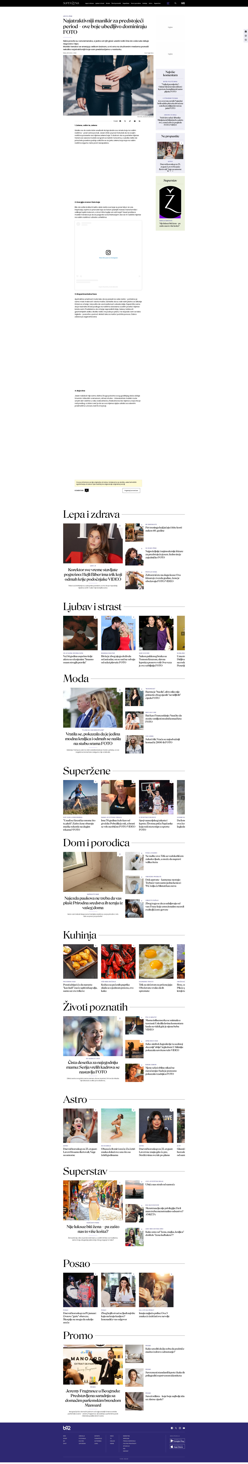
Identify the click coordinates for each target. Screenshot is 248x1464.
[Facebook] (172, 1428)
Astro (150, 3)
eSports (97, 1436)
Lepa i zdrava (89, 3)
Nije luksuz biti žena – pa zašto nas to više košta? (169, 224)
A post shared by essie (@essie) (108, 287)
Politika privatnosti (129, 1443)
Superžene (126, 3)
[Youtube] (184, 1428)
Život (65, 1443)
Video (112, 1436)
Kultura (81, 1441)
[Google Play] (177, 1441)
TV (111, 1438)
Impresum (126, 1438)
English (112, 1441)
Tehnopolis (98, 1438)
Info (64, 1436)
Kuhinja (145, 3)
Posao (65, 1310)
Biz (64, 1441)
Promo (93, 1387)
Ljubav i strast (99, 3)
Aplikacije (126, 1446)
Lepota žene (67, 16)
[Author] (170, 202)
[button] (168, 171)
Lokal (96, 1443)
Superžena (82, 1443)
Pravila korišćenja (129, 1441)
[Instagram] (180, 1428)
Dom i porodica (136, 3)
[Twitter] (176, 1428)
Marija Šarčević (166, 221)
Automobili (98, 1441)
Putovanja (82, 1438)
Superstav (157, 3)
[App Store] (177, 1446)
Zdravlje (82, 1436)
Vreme (112, 1443)
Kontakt (125, 1451)
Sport (65, 1438)
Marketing (126, 1436)
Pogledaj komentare (131, 490)
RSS (124, 1448)
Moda (108, 3)
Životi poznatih (116, 3)
